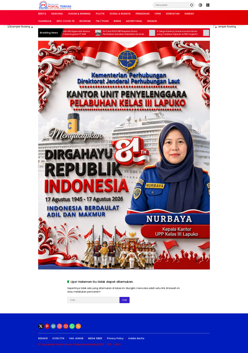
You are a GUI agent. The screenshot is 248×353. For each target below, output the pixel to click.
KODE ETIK (58, 338)
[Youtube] (65, 326)
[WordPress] (53, 326)
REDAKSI (43, 338)
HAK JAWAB (76, 338)
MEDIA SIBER (95, 338)
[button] (191, 5)
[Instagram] (59, 326)
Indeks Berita (136, 338)
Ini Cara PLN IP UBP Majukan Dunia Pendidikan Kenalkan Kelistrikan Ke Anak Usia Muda (101, 33)
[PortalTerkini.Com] (55, 5)
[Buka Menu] (208, 5)
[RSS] (78, 326)
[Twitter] (41, 326)
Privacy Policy (115, 338)
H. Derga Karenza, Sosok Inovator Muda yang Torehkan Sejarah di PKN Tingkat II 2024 (155, 33)
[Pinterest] (47, 326)
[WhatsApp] (72, 326)
